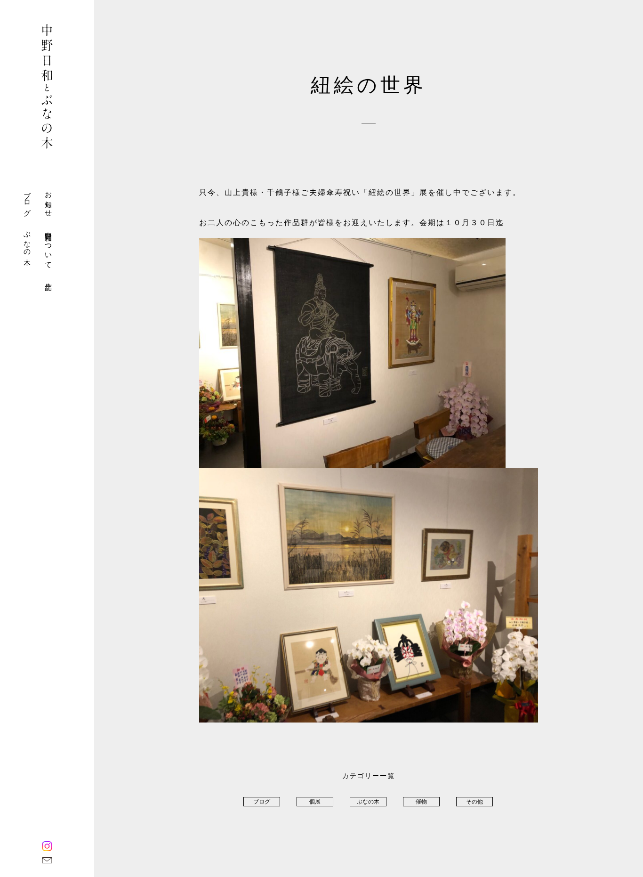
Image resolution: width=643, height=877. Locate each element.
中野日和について (48, 246)
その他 (474, 801)
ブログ (27, 200)
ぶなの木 (27, 240)
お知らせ (48, 200)
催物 (421, 801)
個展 (315, 801)
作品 (48, 279)
